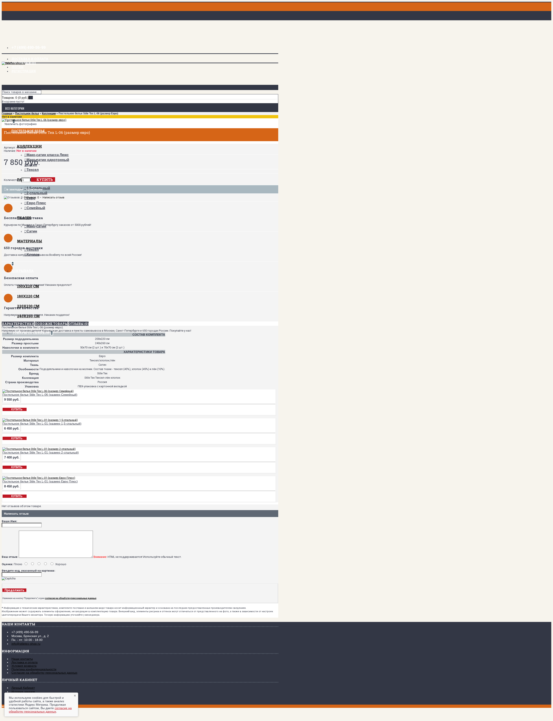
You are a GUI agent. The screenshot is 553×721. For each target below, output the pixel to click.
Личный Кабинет (23, 687)
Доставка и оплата (24, 662)
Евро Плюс (36, 203)
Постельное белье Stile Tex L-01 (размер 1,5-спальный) (41, 423)
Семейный (36, 208)
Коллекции (29, 146)
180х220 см (28, 296)
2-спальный (37, 193)
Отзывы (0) (78, 324)
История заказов (23, 691)
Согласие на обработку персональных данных (44, 672)
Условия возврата (24, 665)
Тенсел (33, 170)
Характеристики (18, 324)
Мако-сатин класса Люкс (48, 155)
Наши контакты (22, 659)
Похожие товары (51, 324)
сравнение (34, 189)
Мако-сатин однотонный (48, 160)
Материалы (29, 241)
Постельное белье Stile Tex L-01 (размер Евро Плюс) (40, 481)
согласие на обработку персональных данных (40, 709)
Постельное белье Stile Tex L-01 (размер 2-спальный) (40, 452)
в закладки (14, 189)
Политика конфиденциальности (33, 669)
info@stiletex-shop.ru (25, 643)
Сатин (32, 231)
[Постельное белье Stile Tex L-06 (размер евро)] (34, 120)
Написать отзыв (53, 197)
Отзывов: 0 (31, 197)
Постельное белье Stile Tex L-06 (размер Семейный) (39, 394)
